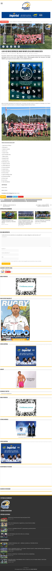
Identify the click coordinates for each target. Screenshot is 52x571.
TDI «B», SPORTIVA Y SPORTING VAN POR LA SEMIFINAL (20, 21)
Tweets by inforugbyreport (6, 393)
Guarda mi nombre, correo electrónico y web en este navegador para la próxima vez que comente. (22, 261)
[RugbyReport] (26, 14)
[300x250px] (26, 429)
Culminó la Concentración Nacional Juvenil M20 (19, 517)
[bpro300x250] (26, 286)
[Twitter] (25, 568)
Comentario (4, 236)
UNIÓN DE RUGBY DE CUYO (6, 201)
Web (2, 256)
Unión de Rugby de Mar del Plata (19, 201)
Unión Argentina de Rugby (19, 199)
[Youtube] (26, 568)
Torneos (24, 53)
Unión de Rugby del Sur (31, 201)
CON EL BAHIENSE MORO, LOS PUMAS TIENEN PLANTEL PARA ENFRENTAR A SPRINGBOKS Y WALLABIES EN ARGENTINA (25, 222)
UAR (27, 53)
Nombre (4, 248)
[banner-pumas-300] (26, 355)
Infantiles (20, 53)
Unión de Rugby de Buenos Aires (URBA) (34, 199)
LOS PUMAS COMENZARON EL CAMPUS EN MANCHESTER (42, 205)
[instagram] (28, 568)
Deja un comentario (34, 53)
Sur (22, 53)
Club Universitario (8, 199)
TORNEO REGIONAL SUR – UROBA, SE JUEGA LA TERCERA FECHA (9, 222)
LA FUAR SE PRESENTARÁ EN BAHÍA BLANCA (9, 205)
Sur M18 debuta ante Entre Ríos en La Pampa (18, 534)
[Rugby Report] (26, 5)
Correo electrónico (6, 252)
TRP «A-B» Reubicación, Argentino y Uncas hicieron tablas (21, 523)
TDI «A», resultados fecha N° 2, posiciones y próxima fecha (22, 528)
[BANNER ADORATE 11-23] (26, 379)
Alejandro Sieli (5, 53)
